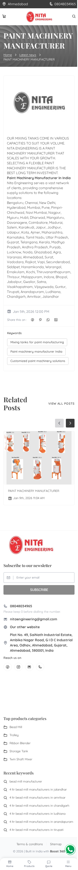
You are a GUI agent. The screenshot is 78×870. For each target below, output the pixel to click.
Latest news (27, 55)
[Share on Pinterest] (40, 320)
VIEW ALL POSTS (61, 404)
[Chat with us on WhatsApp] (70, 849)
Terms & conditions (29, 844)
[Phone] (40, 667)
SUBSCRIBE (39, 589)
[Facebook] (7, 667)
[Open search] (74, 16)
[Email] (29, 667)
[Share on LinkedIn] (56, 320)
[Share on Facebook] (32, 320)
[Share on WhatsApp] (48, 320)
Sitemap (56, 844)
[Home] (39, 16)
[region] (39, 462)
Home (7, 55)
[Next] (70, 423)
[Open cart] (4, 16)
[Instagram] (18, 667)
